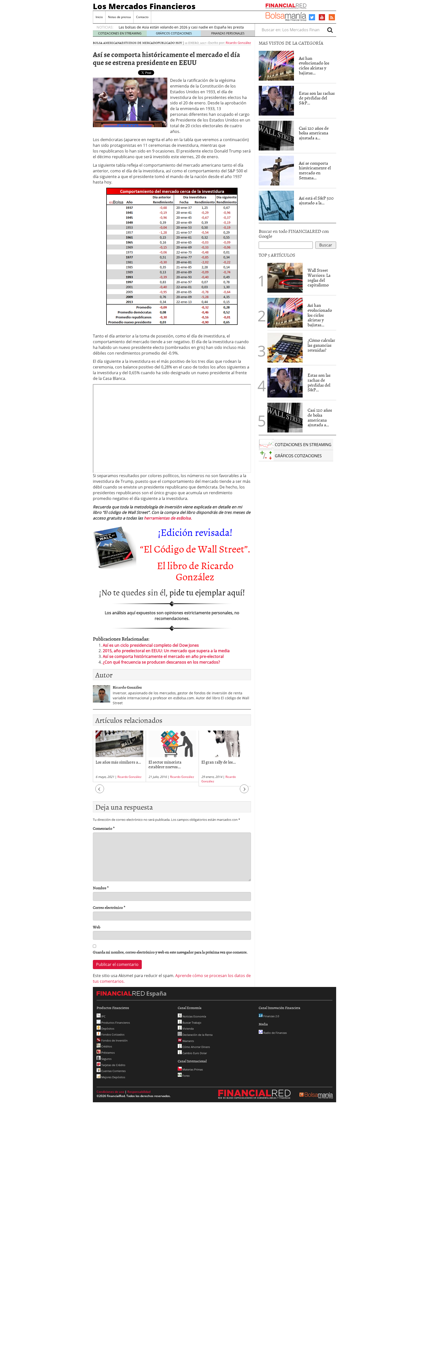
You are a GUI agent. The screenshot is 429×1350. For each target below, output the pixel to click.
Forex (186, 1075)
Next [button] (244, 791)
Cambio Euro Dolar (194, 1053)
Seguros (106, 1059)
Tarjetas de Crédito (113, 1065)
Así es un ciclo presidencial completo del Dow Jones (151, 645)
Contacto (142, 17)
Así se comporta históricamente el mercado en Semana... (315, 170)
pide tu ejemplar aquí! (207, 592)
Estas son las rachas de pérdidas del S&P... (317, 98)
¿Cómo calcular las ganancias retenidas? (321, 345)
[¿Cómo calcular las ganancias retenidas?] (285, 348)
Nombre (101, 888)
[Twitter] (312, 17)
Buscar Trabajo (191, 1022)
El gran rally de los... (218, 762)
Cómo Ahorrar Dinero (196, 1047)
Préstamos (108, 1052)
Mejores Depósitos (113, 1077)
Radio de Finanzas (275, 1033)
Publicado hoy (169, 42)
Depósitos (107, 1028)
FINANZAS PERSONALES (228, 33)
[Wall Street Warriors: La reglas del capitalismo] (285, 277)
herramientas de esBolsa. (168, 518)
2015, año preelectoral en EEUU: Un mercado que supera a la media (166, 650)
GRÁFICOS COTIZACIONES (174, 33)
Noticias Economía (194, 1016)
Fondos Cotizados (112, 1034)
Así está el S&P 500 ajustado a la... (316, 200)
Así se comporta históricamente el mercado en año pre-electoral (163, 656)
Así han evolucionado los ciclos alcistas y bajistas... (314, 65)
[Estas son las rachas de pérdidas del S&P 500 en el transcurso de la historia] (276, 101)
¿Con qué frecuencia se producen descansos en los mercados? (161, 662)
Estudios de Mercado (139, 42)
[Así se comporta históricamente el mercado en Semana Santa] (276, 170)
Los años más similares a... (118, 762)
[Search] (330, 30)
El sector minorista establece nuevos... (164, 764)
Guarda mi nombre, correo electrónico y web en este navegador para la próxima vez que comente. (170, 952)
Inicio (99, 17)
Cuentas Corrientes (113, 1071)
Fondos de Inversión (114, 1040)
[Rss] (331, 17)
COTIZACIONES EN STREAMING (120, 33)
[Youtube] (322, 17)
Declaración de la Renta (197, 1035)
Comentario (104, 828)
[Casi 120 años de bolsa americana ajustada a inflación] (276, 136)
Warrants (188, 1041)
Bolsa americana (107, 42)
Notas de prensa (119, 17)
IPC (103, 1016)
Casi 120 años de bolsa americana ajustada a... (314, 133)
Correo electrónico (109, 907)
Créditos (106, 1046)
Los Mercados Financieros (144, 6)
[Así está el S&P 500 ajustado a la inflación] (276, 205)
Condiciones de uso (110, 1092)
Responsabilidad (138, 1092)
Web (96, 927)
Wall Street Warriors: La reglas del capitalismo (319, 277)
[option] (119, 756)
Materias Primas (192, 1069)
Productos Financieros (115, 1022)
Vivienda (188, 1028)
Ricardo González (238, 42)
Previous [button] (100, 791)
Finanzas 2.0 (271, 1016)
